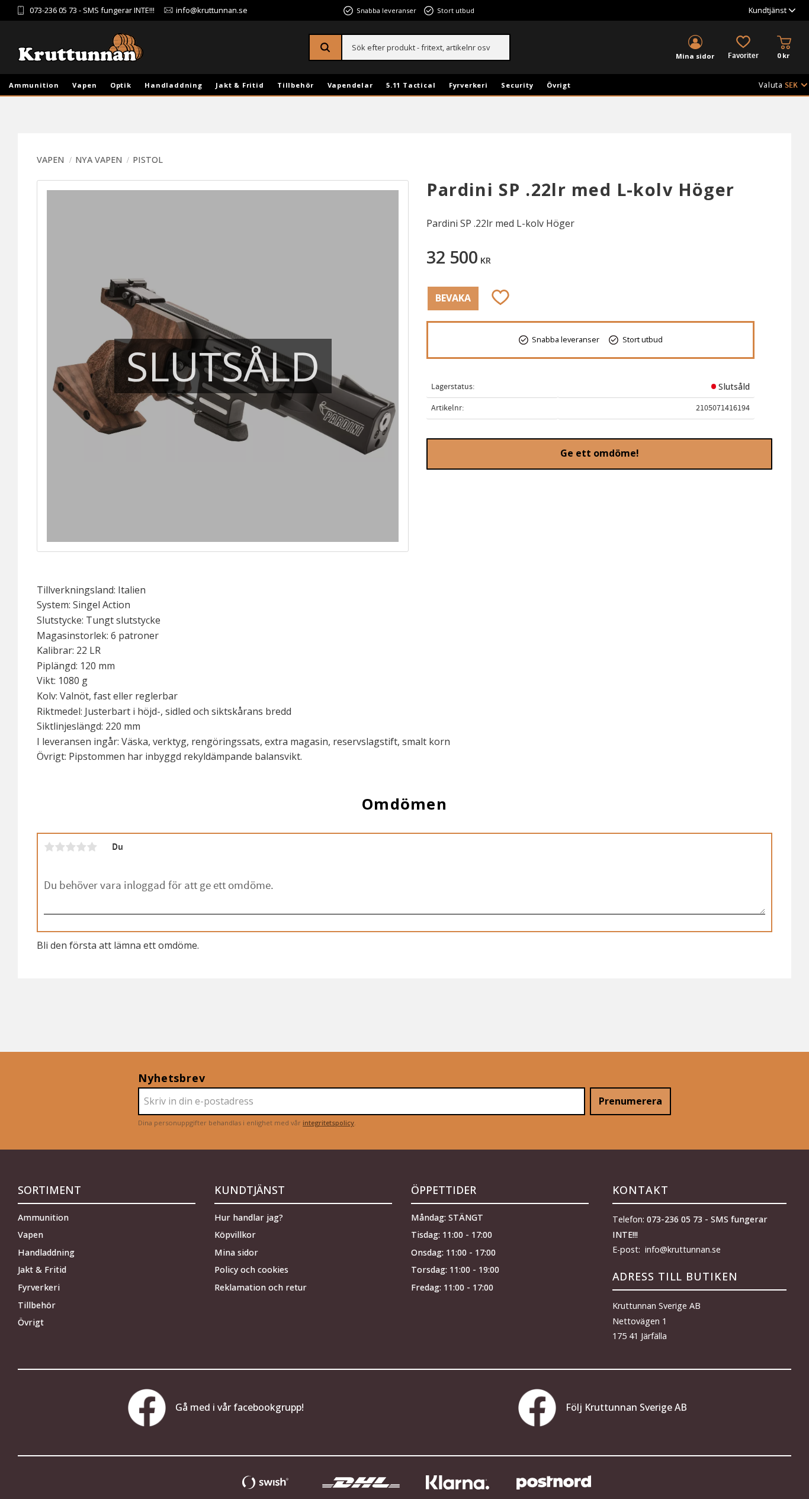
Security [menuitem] (517, 85)
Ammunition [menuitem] (34, 85)
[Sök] (326, 47)
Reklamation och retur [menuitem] (260, 1287)
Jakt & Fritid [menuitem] (240, 85)
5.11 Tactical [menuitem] (410, 85)
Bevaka (453, 297)
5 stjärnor (91, 847)
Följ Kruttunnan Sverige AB (626, 1407)
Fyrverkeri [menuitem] (468, 85)
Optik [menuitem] (120, 85)
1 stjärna (49, 847)
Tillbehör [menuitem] (295, 85)
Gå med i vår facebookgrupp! (239, 1407)
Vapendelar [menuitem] (350, 85)
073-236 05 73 (53, 10)
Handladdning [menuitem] (174, 85)
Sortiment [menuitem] (49, 1190)
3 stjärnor (70, 847)
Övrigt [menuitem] (559, 85)
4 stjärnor (81, 847)
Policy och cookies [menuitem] (251, 1269)
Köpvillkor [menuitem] (235, 1234)
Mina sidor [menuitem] (695, 56)
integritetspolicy (328, 1122)
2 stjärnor (59, 847)
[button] (743, 48)
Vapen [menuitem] (84, 85)
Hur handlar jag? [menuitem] (248, 1217)
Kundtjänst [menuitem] (767, 10)
